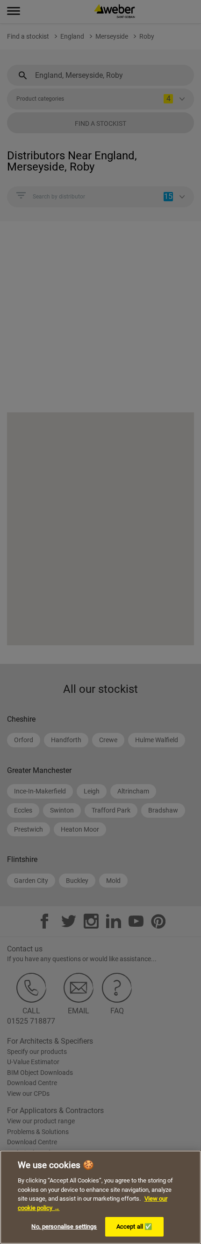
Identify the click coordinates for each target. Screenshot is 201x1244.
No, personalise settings (64, 1226)
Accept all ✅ (134, 1226)
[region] (100, 1197)
